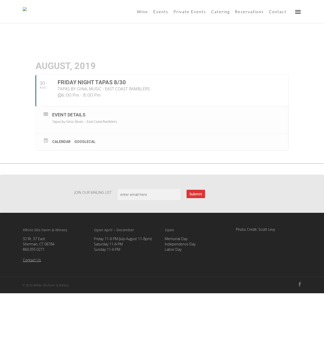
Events (160, 11)
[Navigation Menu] (298, 11)
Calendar (61, 142)
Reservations (249, 11)
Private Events (189, 11)
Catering (220, 11)
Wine (142, 11)
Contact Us (32, 260)
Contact (278, 11)
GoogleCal (84, 142)
